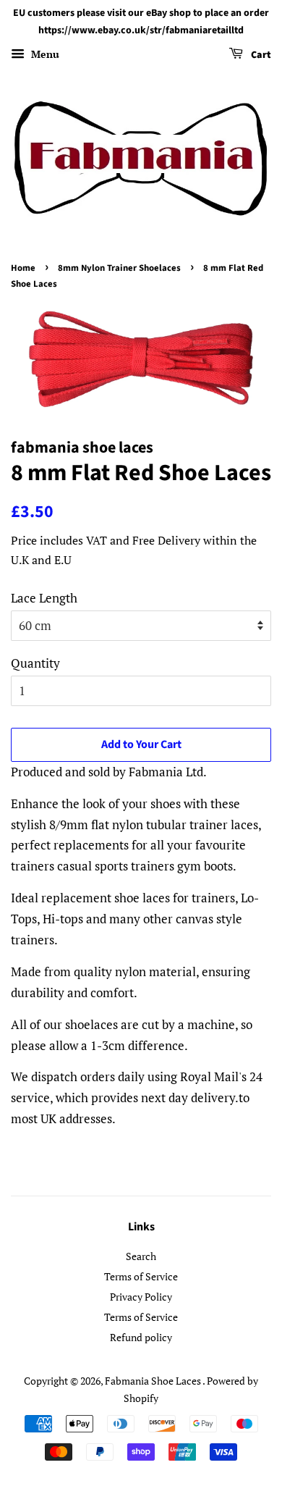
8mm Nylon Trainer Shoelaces (119, 267)
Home (23, 267)
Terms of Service (141, 1276)
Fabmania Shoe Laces (153, 1381)
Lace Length (44, 597)
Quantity (35, 663)
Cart (260, 55)
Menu (43, 54)
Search (141, 1256)
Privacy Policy (141, 1297)
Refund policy (141, 1337)
